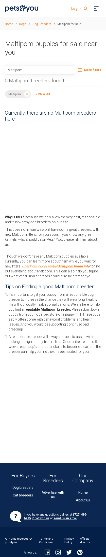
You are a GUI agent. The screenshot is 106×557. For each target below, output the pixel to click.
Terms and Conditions (46, 540)
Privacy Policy (69, 540)
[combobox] (40, 70)
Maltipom (14, 94)
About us (83, 500)
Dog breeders (23, 488)
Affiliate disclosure (87, 540)
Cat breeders (23, 495)
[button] (41, 94)
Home (83, 492)
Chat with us (40, 518)
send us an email (65, 518)
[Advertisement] (53, 167)
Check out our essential (56, 266)
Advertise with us (53, 495)
